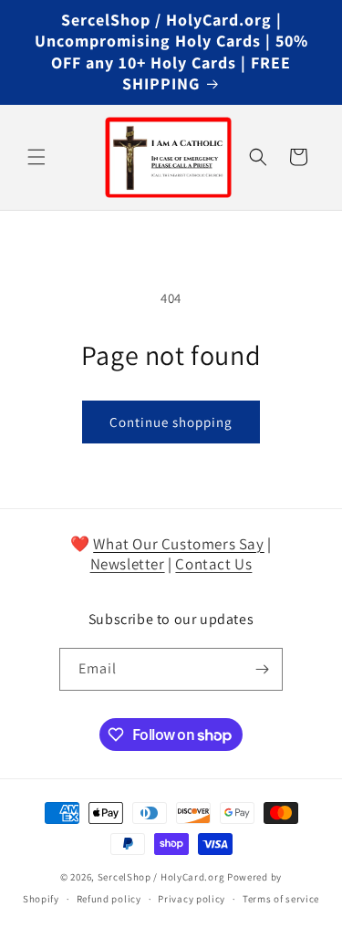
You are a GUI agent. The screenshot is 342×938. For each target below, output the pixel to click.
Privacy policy (191, 898)
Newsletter (127, 564)
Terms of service (281, 898)
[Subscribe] (262, 669)
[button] (36, 157)
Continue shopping (171, 422)
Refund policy (109, 898)
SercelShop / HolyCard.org (161, 876)
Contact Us (213, 564)
